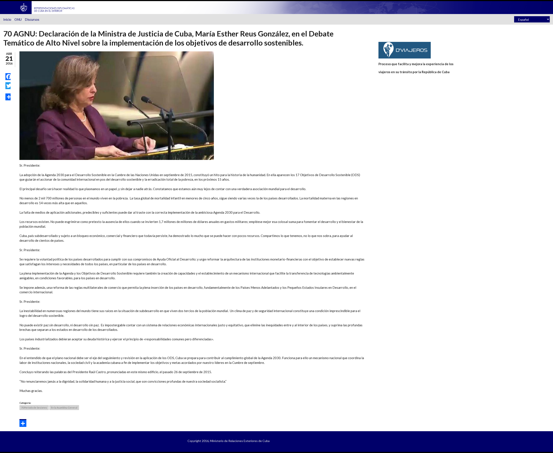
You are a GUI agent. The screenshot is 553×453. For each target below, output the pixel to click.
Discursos (32, 19)
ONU (18, 19)
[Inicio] (47, 7)
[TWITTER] (8, 85)
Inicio (7, 19)
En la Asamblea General (64, 407)
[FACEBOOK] (8, 76)
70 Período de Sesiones (34, 407)
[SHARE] (8, 96)
